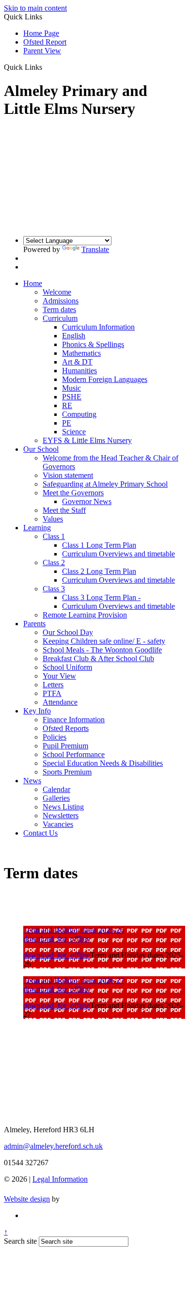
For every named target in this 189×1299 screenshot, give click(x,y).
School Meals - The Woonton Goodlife (102, 650)
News (32, 780)
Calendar (56, 789)
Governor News (86, 501)
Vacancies (58, 824)
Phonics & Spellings (93, 344)
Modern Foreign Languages (104, 379)
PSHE (71, 397)
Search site (20, 1241)
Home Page (41, 33)
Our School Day (68, 632)
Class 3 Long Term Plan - (101, 597)
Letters (53, 685)
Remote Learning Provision (85, 615)
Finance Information (74, 719)
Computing (79, 414)
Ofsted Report (44, 42)
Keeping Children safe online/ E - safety (104, 641)
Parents (34, 623)
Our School (41, 449)
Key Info (37, 711)
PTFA (52, 693)
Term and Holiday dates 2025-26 (73, 930)
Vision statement (68, 475)
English (73, 336)
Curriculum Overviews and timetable (118, 554)
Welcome (57, 292)
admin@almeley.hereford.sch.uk (53, 1146)
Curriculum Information (98, 327)
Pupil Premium (65, 746)
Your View (59, 676)
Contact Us (40, 833)
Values (53, 519)
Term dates (59, 309)
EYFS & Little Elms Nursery (87, 440)
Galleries (56, 798)
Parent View (42, 51)
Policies (54, 737)
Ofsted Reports (66, 728)
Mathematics (81, 353)
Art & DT (77, 362)
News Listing (63, 807)
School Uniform (67, 667)
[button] (45, 67)
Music (71, 388)
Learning (37, 527)
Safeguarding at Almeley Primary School (105, 484)
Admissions (61, 301)
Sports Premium (67, 772)
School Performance (74, 754)
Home (32, 283)
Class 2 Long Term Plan (99, 571)
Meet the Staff (64, 510)
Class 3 (54, 589)
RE (67, 405)
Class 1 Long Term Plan (99, 545)
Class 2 (54, 562)
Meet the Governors (73, 493)
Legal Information (60, 1179)
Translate (95, 249)
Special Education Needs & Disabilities (103, 763)
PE (66, 423)
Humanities (79, 370)
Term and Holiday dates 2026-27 (73, 980)
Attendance (60, 702)
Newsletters (61, 815)
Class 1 (54, 536)
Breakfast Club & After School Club (98, 658)
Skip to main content (35, 8)
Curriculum (60, 318)
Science (74, 432)
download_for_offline (56, 939)
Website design (27, 1199)
